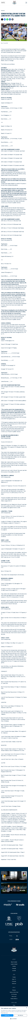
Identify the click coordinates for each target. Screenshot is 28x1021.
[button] (14, 1019)
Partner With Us (14, 998)
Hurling (14, 966)
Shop (14, 1005)
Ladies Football (14, 964)
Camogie (14, 968)
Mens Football (14, 962)
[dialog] (14, 1013)
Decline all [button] (20, 1015)
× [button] (26, 1007)
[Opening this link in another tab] (3, 2)
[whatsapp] (7, 19)
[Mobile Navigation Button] (25, 2)
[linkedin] (10, 19)
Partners (14, 990)
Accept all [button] (7, 1015)
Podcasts (14, 981)
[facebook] (5, 19)
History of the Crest (14, 992)
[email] (12, 19)
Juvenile (14, 970)
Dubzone (14, 983)
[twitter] (2, 19)
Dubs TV (14, 979)
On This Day (14, 994)
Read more (6, 1013)
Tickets (14, 977)
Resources (14, 996)
